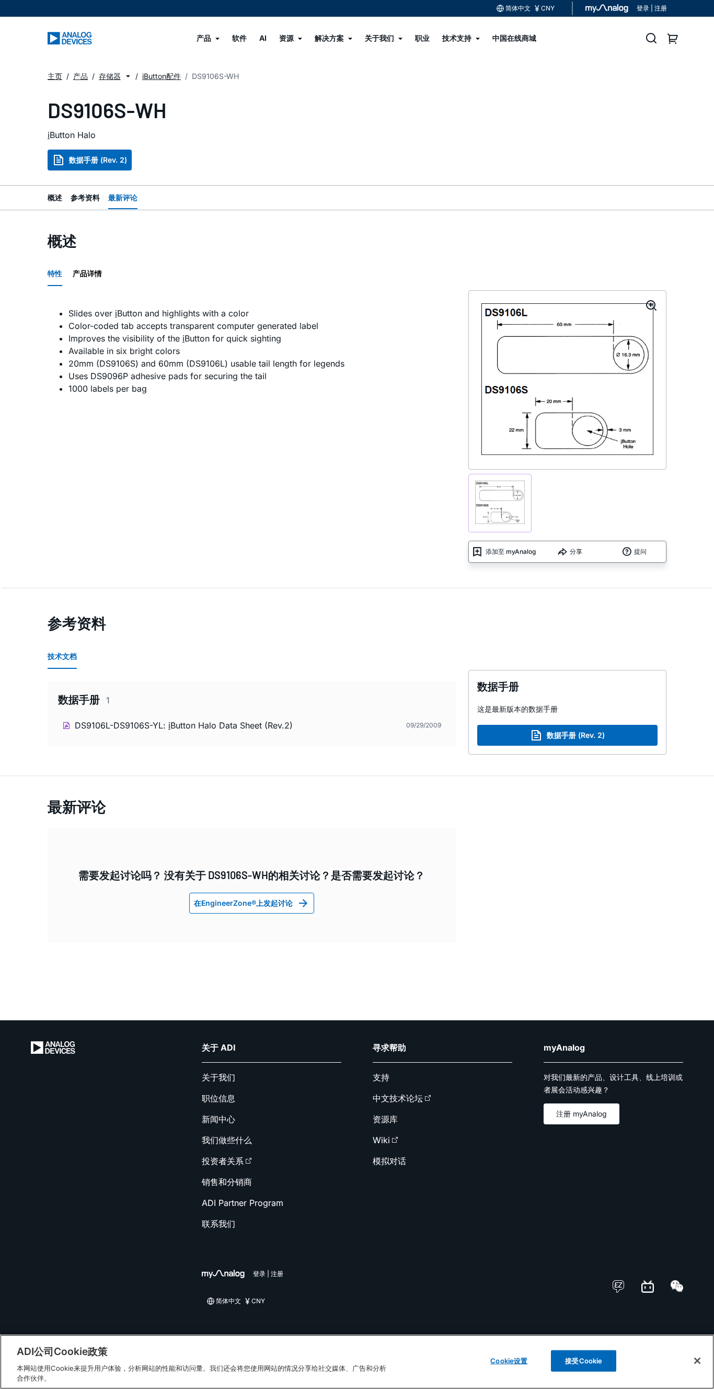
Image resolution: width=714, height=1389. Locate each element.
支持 (381, 1077)
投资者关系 (223, 1161)
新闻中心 (218, 1119)
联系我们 (218, 1224)
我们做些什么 (227, 1140)
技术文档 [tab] (62, 656)
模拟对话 (389, 1161)
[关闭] (697, 1360)
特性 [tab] (55, 273)
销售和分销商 (227, 1182)
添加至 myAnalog (511, 551)
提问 (640, 551)
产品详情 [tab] (87, 273)
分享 (576, 551)
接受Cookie (583, 1361)
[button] (128, 76)
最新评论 (122, 197)
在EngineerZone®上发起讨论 (243, 902)
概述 (55, 197)
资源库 (385, 1119)
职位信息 (218, 1098)
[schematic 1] (500, 503)
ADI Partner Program (242, 1203)
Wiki (381, 1140)
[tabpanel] (252, 351)
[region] (357, 1362)
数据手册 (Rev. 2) (98, 159)
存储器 (110, 76)
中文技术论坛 (398, 1098)
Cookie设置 (508, 1361)
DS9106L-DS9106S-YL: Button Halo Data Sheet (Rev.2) (184, 725)
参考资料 (85, 197)
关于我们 (218, 1077)
